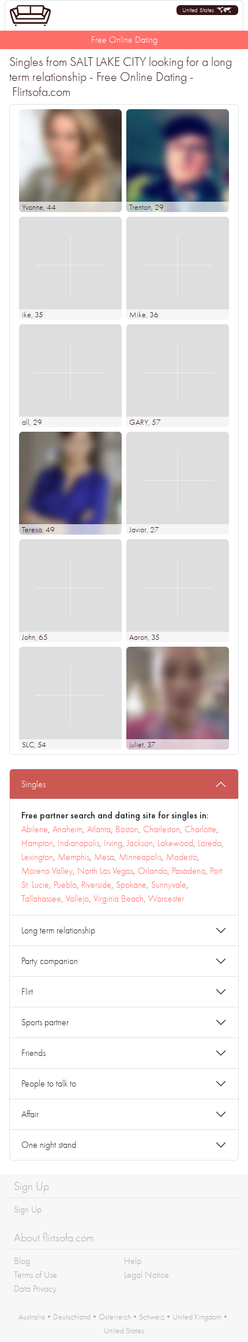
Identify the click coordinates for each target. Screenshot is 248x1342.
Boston (126, 829)
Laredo (209, 843)
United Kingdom (196, 1316)
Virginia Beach (118, 898)
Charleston (161, 829)
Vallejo (77, 898)
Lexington (37, 857)
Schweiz (151, 1316)
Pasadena (188, 871)
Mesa (104, 857)
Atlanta (99, 829)
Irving (113, 843)
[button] (207, 10)
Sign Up (28, 1209)
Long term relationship (58, 930)
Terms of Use (35, 1275)
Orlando (152, 871)
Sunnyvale (168, 884)
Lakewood (175, 843)
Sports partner (45, 1022)
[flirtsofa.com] (30, 15)
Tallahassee (41, 898)
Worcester (166, 898)
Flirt (27, 991)
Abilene (34, 829)
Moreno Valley (47, 871)
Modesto (181, 857)
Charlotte (200, 829)
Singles (33, 784)
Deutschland (72, 1316)
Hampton (37, 843)
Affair (30, 1114)
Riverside (96, 884)
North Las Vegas (105, 871)
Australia (31, 1316)
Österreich (115, 1316)
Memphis (73, 857)
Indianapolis (78, 843)
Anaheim (67, 829)
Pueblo (65, 884)
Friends (33, 1053)
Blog (22, 1261)
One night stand (48, 1145)
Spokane (131, 884)
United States (124, 1330)
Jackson (140, 843)
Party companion (49, 961)
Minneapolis (140, 857)
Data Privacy (35, 1288)
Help (132, 1261)
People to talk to (48, 1083)
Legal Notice (146, 1275)
